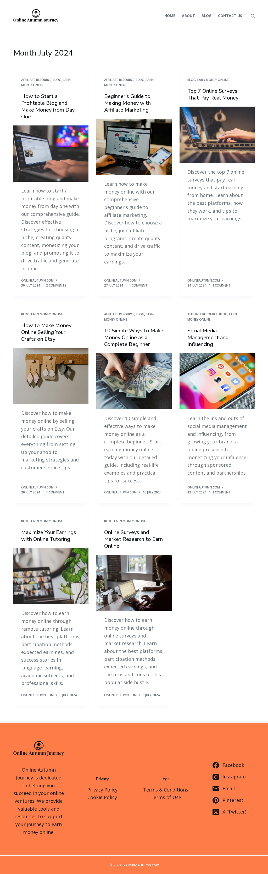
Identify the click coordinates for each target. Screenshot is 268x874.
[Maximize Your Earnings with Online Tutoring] (50, 576)
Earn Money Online (213, 80)
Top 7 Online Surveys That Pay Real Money (212, 94)
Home (169, 15)
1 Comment (138, 285)
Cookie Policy (102, 797)
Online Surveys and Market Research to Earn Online (133, 539)
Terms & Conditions (165, 790)
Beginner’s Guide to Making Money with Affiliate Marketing (127, 103)
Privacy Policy (102, 790)
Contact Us (230, 15)
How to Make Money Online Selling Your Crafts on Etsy (46, 332)
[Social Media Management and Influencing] (217, 381)
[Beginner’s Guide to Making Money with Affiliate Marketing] (133, 147)
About (188, 15)
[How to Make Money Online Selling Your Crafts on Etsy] (50, 376)
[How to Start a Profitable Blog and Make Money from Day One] (50, 153)
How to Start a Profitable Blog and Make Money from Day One (48, 106)
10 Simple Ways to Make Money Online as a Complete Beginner (133, 337)
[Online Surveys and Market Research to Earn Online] (133, 583)
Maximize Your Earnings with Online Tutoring (48, 536)
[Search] (253, 16)
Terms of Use (165, 797)
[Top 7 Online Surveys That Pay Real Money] (217, 135)
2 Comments (56, 285)
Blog (206, 15)
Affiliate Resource (36, 80)
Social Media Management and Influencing (207, 337)
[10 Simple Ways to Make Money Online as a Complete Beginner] (133, 381)
